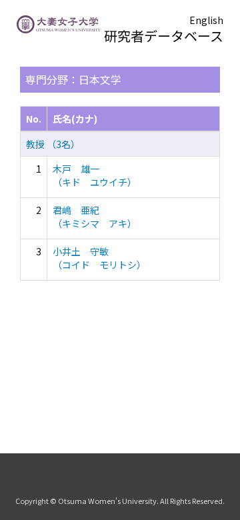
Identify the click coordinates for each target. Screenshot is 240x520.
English (206, 20)
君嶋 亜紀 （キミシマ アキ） (95, 216)
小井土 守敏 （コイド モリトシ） (99, 258)
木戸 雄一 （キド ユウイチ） (95, 175)
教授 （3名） (53, 144)
